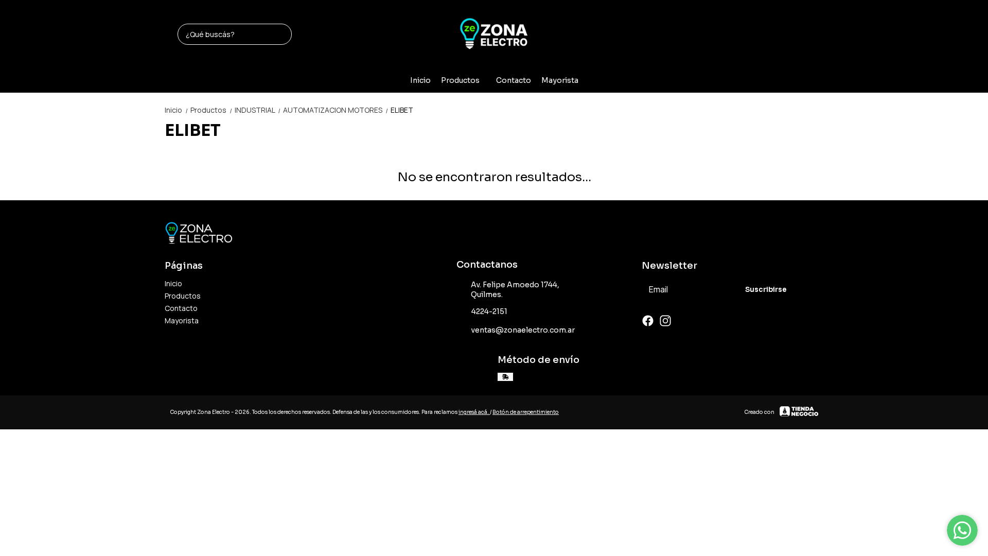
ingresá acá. (474, 412)
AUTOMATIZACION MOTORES (336, 110)
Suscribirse (766, 289)
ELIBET (402, 110)
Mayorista (559, 80)
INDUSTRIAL (258, 110)
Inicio (420, 80)
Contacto (513, 80)
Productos (460, 80)
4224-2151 (489, 311)
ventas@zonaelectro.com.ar (523, 330)
